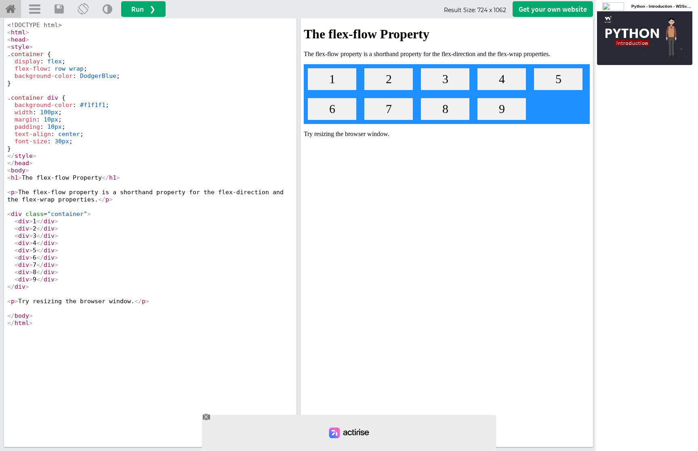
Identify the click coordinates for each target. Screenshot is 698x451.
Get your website (553, 9)
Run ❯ (143, 9)
